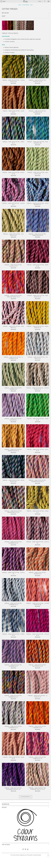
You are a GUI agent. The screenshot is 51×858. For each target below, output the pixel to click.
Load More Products (25, 796)
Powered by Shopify (37, 855)
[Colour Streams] (25, 1)
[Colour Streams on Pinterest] (25, 849)
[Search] (44, 1)
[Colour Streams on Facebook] (23, 849)
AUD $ (39, 1)
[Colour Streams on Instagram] (28, 849)
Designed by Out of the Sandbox (26, 855)
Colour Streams (16, 855)
